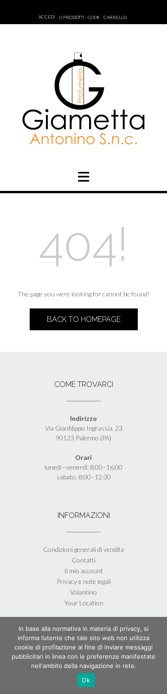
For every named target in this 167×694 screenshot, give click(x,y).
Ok (86, 680)
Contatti (84, 560)
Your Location (83, 603)
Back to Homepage (84, 319)
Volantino (83, 592)
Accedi (47, 17)
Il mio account (83, 571)
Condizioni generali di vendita (83, 549)
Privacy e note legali (84, 581)
